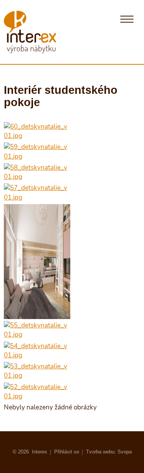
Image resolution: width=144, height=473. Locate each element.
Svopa (125, 452)
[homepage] (30, 32)
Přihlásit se (66, 452)
